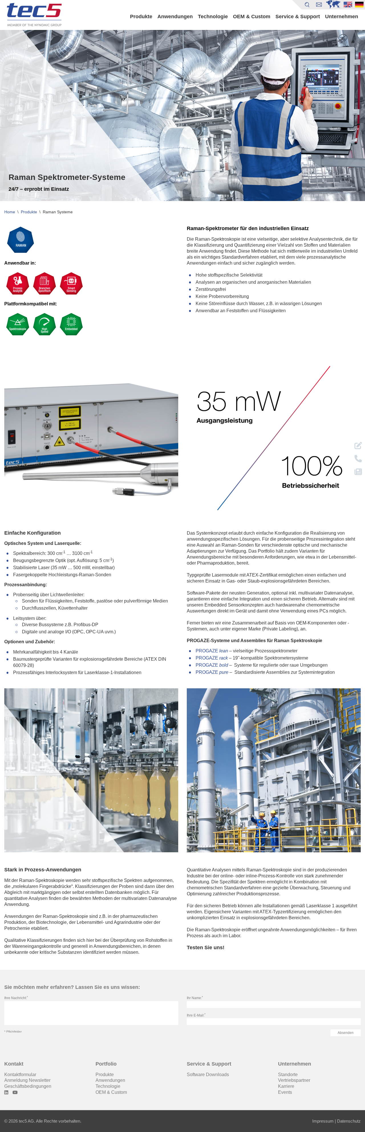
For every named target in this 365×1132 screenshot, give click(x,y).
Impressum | (324, 1121)
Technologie (213, 16)
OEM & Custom (251, 16)
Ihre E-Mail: (196, 1015)
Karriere (286, 1086)
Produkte (141, 16)
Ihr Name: (195, 998)
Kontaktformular (20, 1074)
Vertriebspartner (294, 1080)
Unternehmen (341, 16)
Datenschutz (348, 1121)
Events (285, 1092)
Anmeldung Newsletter (27, 1080)
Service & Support (297, 16)
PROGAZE (212, 650)
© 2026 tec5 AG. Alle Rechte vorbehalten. (42, 1121)
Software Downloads (208, 1074)
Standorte (288, 1074)
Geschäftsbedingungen (27, 1086)
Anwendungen (175, 16)
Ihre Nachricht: (16, 998)
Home (9, 212)
